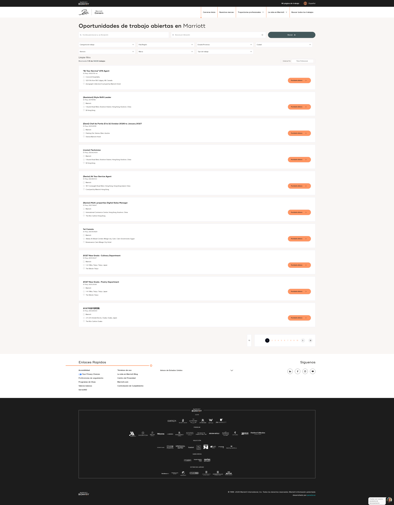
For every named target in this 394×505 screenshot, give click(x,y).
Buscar (290, 35)
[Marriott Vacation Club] (225, 434)
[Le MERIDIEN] (170, 434)
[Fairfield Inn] (191, 447)
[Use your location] (263, 35)
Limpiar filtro (84, 57)
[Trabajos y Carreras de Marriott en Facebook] (297, 371)
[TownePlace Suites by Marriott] (174, 473)
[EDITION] (172, 421)
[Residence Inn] (165, 473)
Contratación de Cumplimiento (130, 386)
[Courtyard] (160, 447)
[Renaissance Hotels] (179, 435)
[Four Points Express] (198, 461)
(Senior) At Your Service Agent (97, 176)
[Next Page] (303, 340)
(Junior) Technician (92, 150)
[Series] (207, 461)
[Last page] (310, 340)
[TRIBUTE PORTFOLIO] (201, 434)
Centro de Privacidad (126, 378)
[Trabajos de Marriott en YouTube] (312, 371)
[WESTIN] (160, 434)
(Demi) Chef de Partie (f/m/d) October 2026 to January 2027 (112, 124)
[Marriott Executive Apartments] (228, 474)
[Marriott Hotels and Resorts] (132, 435)
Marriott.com (122, 382)
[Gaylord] (235, 435)
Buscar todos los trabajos (302, 12)
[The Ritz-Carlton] (183, 421)
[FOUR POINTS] (170, 447)
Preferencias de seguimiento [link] (91, 378)
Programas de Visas (87, 382)
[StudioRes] (194, 474)
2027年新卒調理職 (91, 308)
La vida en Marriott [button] (276, 12)
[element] (183, 474)
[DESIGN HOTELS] (214, 434)
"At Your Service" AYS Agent (96, 71)
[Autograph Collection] (190, 434)
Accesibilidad (84, 370)
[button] (107, 44)
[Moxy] (221, 447)
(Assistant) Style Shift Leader (97, 97)
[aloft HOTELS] (213, 447)
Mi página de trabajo (290, 3)
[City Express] (187, 461)
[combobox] (124, 35)
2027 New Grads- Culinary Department (101, 256)
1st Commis (88, 229)
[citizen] (205, 448)
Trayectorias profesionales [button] (249, 12)
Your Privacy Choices (91, 374)
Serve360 (83, 390)
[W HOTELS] (210, 422)
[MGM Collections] (245, 434)
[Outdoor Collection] (258, 434)
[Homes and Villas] (218, 474)
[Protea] (231, 447)
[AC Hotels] (198, 448)
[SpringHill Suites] (181, 447)
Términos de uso (124, 370)
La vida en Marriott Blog (127, 374)
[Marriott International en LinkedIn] (290, 371)
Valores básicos (85, 386)
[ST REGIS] (203, 422)
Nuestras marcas (226, 12)
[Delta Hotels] (152, 435)
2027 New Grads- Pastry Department (101, 282)
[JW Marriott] (221, 422)
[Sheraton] (143, 435)
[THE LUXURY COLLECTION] (193, 422)
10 (297, 340)
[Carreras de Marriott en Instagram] (305, 371)
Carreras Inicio (209, 12)
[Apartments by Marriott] (206, 474)
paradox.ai (310, 495)
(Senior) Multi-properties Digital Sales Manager (105, 203)
